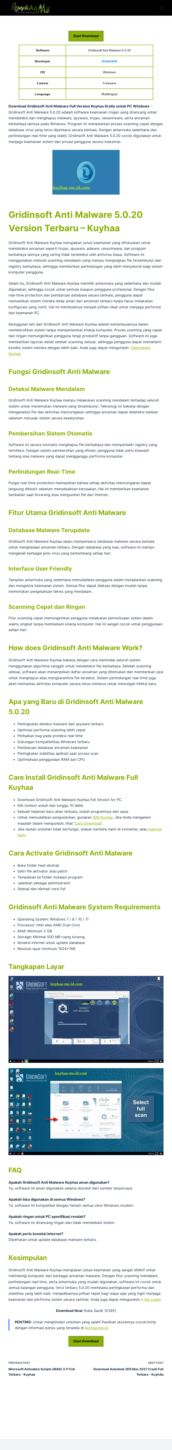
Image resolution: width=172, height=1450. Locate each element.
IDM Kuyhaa (103, 817)
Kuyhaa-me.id (96, 1328)
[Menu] (161, 8)
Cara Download (88, 823)
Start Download (86, 36)
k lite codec (151, 1299)
